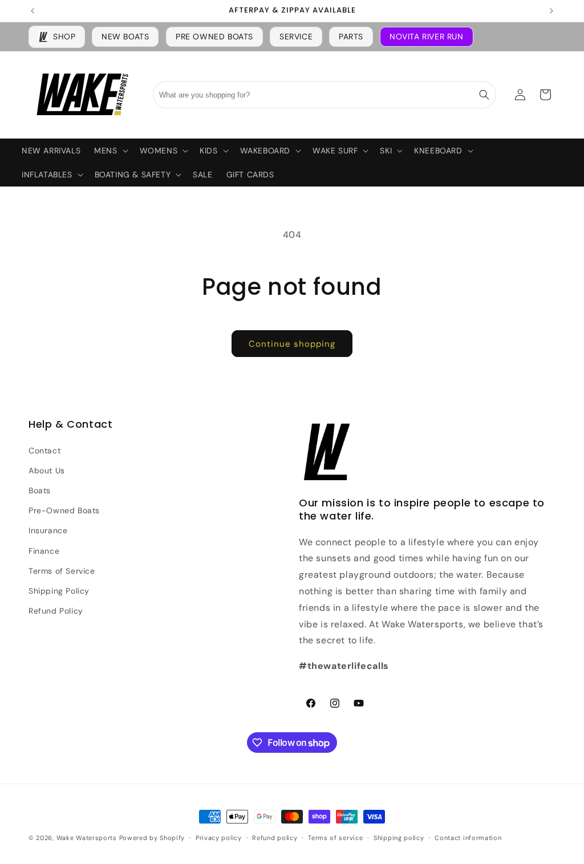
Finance (44, 551)
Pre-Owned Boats (64, 510)
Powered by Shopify (152, 838)
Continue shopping (292, 344)
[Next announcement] (551, 11)
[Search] (484, 94)
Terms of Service (62, 571)
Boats (40, 490)
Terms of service (335, 838)
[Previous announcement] (32, 11)
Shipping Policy (59, 591)
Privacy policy (219, 838)
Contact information (468, 838)
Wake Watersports (86, 838)
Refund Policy (56, 611)
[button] (109, 151)
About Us (47, 470)
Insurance (48, 530)
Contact (44, 450)
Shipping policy (399, 838)
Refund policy (274, 838)
